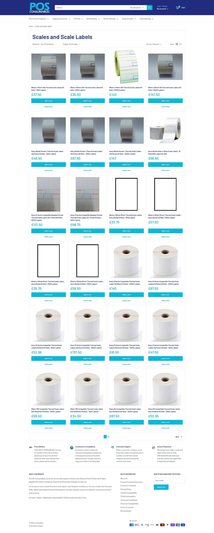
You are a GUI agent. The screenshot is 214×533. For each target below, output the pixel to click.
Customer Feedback (128, 485)
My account (161, 9)
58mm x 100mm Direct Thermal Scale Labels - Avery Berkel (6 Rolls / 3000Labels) (126, 216)
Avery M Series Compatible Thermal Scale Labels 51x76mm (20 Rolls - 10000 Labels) (163, 282)
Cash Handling (145, 19)
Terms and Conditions (128, 500)
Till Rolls (77, 19)
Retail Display (91, 19)
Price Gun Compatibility (129, 503)
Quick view (48, 107)
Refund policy (125, 511)
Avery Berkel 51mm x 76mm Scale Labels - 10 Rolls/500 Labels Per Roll (164, 152)
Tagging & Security (59, 19)
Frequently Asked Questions (131, 482)
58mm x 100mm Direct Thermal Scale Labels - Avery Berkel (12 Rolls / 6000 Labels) (165, 216)
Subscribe (161, 487)
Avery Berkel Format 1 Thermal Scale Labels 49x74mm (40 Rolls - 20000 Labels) (125, 152)
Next (177, 437)
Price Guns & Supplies (37, 19)
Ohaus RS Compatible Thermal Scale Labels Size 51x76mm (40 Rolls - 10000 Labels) (125, 410)
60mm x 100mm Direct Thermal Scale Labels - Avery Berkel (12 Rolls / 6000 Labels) (87, 282)
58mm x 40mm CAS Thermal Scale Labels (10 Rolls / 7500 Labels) (47, 88)
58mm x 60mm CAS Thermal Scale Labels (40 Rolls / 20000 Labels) (164, 88)
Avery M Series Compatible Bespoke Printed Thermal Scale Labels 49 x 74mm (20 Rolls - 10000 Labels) (47, 217)
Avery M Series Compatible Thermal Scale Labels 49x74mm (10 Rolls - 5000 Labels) (163, 346)
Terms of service (126, 507)
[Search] (149, 7)
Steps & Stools (127, 19)
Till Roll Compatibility (128, 493)
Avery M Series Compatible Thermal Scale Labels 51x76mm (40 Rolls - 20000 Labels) (124, 282)
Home (31, 26)
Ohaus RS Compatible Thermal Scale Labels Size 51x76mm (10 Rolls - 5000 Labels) (164, 410)
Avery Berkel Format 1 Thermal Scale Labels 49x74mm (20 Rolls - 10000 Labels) (86, 152)
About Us (124, 478)
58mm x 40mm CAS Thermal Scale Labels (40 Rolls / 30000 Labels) (125, 88)
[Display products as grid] (177, 44)
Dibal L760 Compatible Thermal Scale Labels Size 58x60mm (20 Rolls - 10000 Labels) (47, 410)
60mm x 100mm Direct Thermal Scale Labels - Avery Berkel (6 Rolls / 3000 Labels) (48, 282)
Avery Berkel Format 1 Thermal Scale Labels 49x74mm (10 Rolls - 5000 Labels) (47, 152)
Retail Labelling (109, 19)
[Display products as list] (181, 44)
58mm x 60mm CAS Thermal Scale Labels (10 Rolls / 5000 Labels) (86, 88)
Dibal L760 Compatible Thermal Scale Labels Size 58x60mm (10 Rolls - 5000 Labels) (86, 410)
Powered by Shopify (36, 526)
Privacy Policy (125, 489)
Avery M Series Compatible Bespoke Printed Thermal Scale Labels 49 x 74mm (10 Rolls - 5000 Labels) (86, 217)
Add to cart (48, 101)
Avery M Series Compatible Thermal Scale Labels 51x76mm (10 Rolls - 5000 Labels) (46, 346)
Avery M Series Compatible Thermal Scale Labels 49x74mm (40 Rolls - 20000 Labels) (86, 346)
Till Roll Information (128, 496)
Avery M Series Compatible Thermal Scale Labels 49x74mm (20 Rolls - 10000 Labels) (124, 346)
